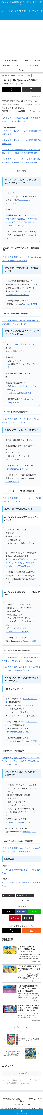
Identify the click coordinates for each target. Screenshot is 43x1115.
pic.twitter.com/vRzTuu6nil (16, 469)
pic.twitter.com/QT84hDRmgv (17, 566)
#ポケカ (9, 219)
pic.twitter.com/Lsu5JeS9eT (17, 295)
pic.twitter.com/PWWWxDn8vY (18, 822)
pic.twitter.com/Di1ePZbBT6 (17, 732)
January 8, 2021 (30, 304)
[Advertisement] (21, 39)
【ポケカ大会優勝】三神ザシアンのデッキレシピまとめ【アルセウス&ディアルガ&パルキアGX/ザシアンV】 (21, 761)
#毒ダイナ (30, 563)
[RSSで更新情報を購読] (31, 930)
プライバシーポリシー (21, 1104)
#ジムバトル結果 (16, 563)
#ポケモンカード (23, 291)
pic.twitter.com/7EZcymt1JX (17, 226)
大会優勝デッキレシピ (26, 895)
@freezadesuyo (23, 200)
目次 (19, 171)
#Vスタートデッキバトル (22, 386)
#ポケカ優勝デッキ (21, 219)
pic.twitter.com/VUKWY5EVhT (18, 393)
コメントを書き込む (21, 1073)
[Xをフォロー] (11, 930)
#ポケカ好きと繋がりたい (23, 222)
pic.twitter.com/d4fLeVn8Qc (17, 632)
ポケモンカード (10, 895)
